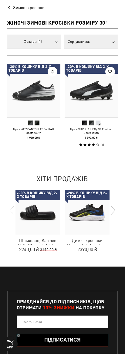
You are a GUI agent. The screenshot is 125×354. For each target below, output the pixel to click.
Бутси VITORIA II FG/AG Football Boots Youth (91, 130)
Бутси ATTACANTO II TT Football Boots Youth (33, 130)
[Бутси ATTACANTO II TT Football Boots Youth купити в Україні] (33, 90)
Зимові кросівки (29, 7)
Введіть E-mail (32, 322)
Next (112, 210)
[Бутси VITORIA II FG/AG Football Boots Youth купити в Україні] (91, 90)
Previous (12, 210)
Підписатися (62, 339)
